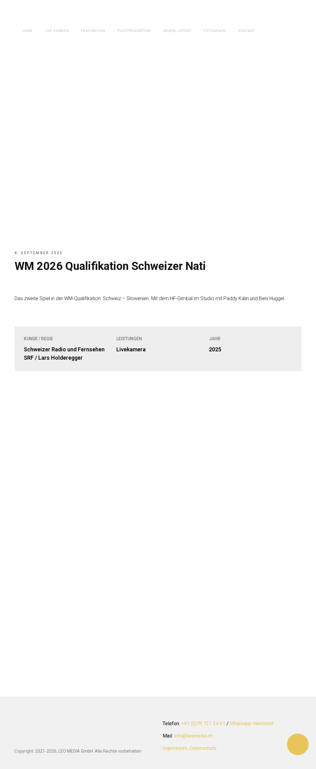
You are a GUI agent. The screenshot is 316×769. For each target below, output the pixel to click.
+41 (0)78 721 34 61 (203, 723)
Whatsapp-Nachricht (251, 723)
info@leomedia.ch (193, 736)
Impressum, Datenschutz (190, 748)
